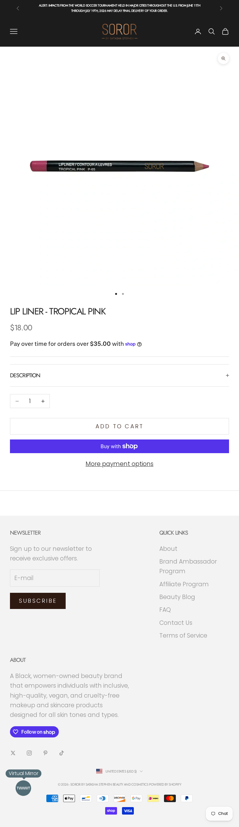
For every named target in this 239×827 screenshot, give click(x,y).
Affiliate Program (184, 584)
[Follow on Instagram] (29, 753)
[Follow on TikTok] (62, 753)
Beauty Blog (177, 597)
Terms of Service (183, 635)
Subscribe (38, 601)
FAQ (165, 610)
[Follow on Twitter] (13, 753)
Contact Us (175, 623)
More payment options (119, 464)
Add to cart (120, 426)
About (168, 549)
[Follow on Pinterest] (45, 753)
